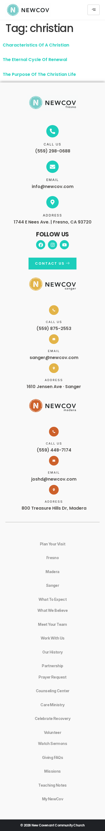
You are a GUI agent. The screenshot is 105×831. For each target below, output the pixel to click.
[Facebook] (40, 244)
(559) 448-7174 (54, 450)
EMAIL (52, 180)
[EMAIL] (52, 167)
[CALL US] (52, 131)
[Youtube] (64, 244)
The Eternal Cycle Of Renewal (35, 59)
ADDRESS (52, 215)
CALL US (52, 144)
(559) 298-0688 (52, 151)
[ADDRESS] (52, 202)
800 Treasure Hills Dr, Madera (54, 508)
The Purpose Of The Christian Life (39, 74)
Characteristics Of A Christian (36, 45)
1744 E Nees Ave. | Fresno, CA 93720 (53, 222)
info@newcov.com (53, 186)
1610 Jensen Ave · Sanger (54, 386)
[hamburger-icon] (94, 10)
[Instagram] (52, 244)
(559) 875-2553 (53, 328)
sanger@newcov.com (54, 357)
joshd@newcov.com (53, 479)
